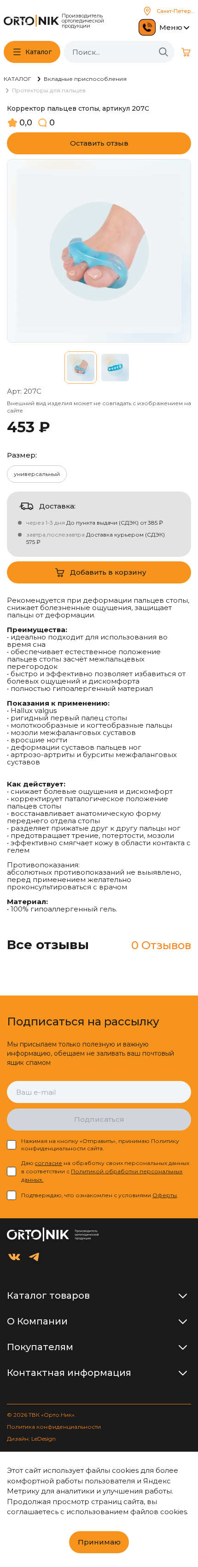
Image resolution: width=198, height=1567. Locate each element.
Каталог (38, 52)
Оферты (164, 1195)
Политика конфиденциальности (54, 1426)
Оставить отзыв (99, 143)
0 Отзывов (161, 945)
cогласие (48, 1163)
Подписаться (99, 1119)
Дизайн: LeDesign (31, 1438)
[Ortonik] (31, 21)
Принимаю (99, 1542)
